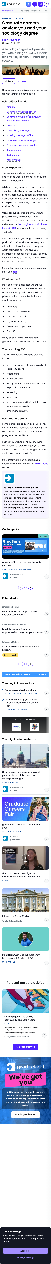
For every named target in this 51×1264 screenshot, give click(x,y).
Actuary (11, 107)
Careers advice (9, 10)
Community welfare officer (21, 111)
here (15, 271)
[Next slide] (30, 587)
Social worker (14, 150)
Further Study (40, 463)
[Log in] (40, 4)
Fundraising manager (18, 130)
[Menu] (46, 4)
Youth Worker (14, 159)
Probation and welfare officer (22, 145)
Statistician (13, 155)
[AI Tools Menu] (28, 4)
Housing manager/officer (20, 135)
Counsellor (12, 125)
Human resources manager (22, 140)
